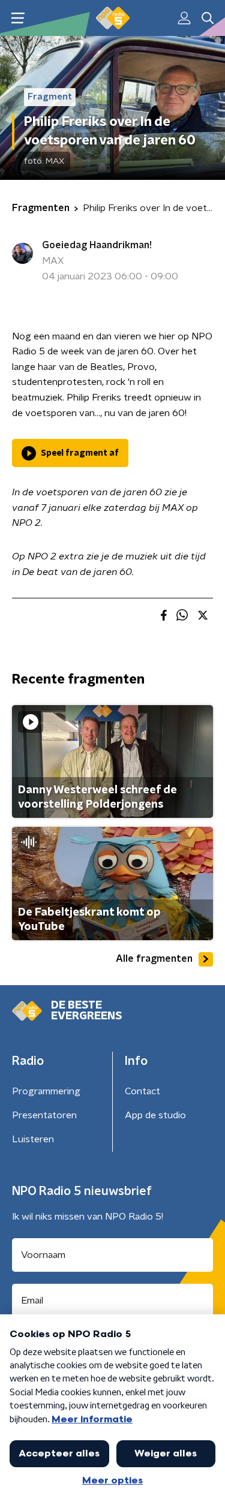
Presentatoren (44, 1115)
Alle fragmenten (154, 959)
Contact (142, 1091)
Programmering (46, 1091)
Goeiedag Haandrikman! (97, 245)
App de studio (155, 1115)
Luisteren (33, 1139)
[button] (17, 18)
